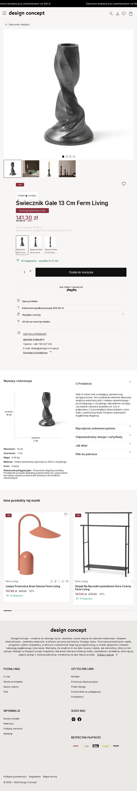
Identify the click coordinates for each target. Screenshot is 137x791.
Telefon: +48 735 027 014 (37, 344)
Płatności (9, 723)
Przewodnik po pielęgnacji (86, 691)
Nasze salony (11, 686)
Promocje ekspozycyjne (84, 681)
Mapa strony (50, 776)
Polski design (78, 686)
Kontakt (75, 676)
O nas (7, 676)
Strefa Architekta (13, 681)
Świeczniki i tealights (19, 24)
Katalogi (8, 733)
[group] (37, 556)
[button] (63, 157)
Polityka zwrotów (13, 728)
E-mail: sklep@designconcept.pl (41, 348)
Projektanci (77, 696)
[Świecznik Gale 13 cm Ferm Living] (68, 94)
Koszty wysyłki (11, 718)
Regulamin (35, 776)
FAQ (6, 691)
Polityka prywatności (15, 776)
